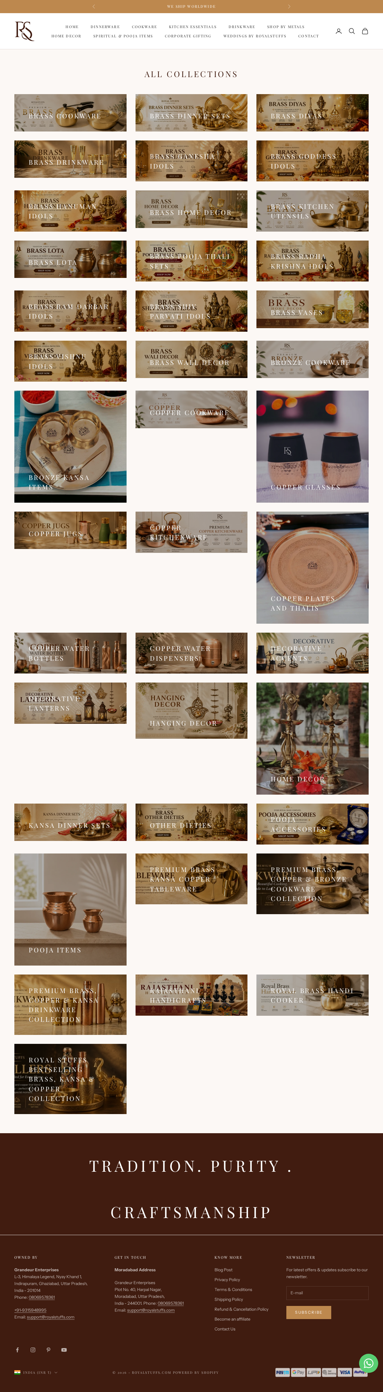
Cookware (144, 26)
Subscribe (309, 1312)
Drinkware (242, 26)
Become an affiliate (232, 1319)
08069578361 (42, 1297)
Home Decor (66, 35)
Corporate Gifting (188, 35)
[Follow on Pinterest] (48, 1350)
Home (72, 26)
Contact (308, 35)
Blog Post (223, 1269)
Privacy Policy (227, 1279)
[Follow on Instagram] (33, 1350)
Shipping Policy (229, 1299)
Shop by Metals (286, 26)
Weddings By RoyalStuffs (255, 35)
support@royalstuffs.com (51, 1317)
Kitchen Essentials (193, 26)
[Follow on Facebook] (17, 1350)
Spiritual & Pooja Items (123, 35)
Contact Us (225, 1329)
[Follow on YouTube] (64, 1350)
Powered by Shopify (196, 1372)
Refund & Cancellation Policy (241, 1309)
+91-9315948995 (30, 1310)
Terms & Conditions (233, 1289)
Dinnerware (105, 26)
